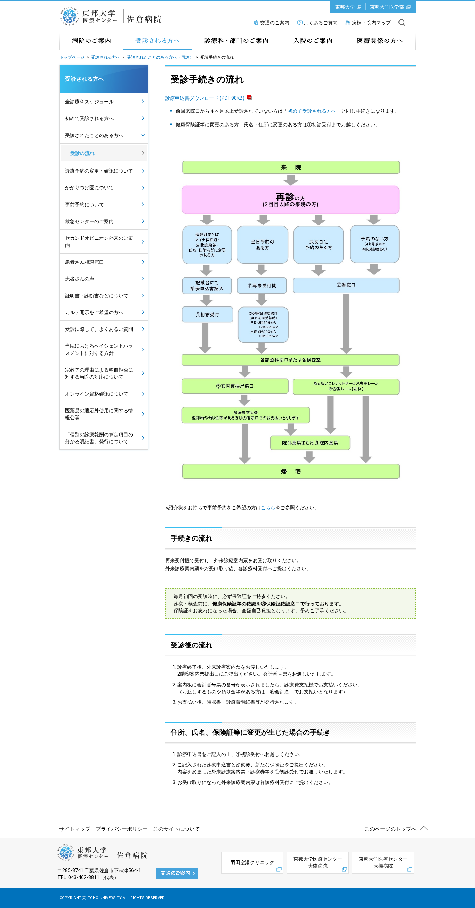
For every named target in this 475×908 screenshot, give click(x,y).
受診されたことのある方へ (94, 135)
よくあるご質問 (321, 22)
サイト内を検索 (401, 22)
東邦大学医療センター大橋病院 (383, 862)
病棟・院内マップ (371, 22)
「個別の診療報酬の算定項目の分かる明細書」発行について (99, 438)
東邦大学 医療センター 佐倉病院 (113, 16)
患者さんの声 (79, 278)
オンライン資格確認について (96, 394)
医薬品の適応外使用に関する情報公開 (99, 414)
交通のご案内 (274, 22)
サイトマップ (74, 829)
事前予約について (84, 204)
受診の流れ (82, 153)
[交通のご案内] (177, 873)
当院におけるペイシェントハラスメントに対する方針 (99, 349)
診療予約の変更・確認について (99, 171)
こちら (268, 507)
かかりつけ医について (89, 187)
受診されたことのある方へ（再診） (160, 57)
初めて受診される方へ (312, 111)
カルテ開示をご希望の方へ (94, 312)
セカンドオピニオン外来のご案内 (99, 241)
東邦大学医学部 (387, 7)
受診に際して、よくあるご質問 (99, 329)
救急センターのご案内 (89, 221)
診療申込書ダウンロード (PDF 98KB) (204, 98)
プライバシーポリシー (122, 829)
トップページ (71, 57)
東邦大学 (345, 7)
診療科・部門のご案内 (236, 40)
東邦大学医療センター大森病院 (317, 862)
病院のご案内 (91, 40)
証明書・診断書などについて (96, 295)
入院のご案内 (313, 40)
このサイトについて (176, 829)
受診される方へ (157, 40)
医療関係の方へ (380, 40)
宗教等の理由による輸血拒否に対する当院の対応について (99, 373)
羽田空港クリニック (252, 862)
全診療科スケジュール (89, 101)
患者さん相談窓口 (84, 262)
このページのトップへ (390, 829)
